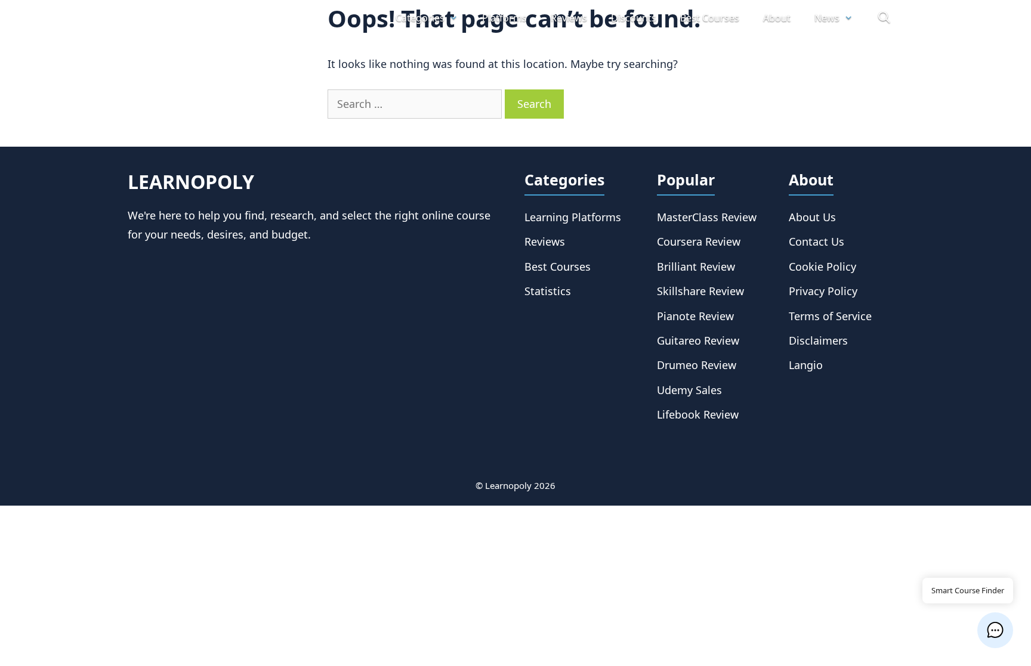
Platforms (504, 17)
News (826, 17)
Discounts (633, 17)
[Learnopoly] (194, 18)
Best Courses (709, 17)
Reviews (569, 17)
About (777, 17)
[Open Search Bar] (884, 18)
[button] (995, 630)
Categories (420, 17)
